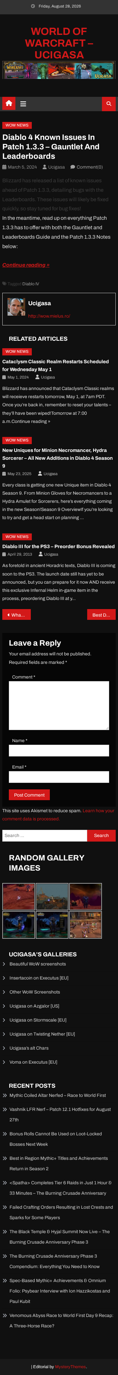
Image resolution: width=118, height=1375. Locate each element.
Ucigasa (56, 167)
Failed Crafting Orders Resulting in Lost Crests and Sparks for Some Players (61, 1212)
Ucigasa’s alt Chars (29, 1048)
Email (19, 767)
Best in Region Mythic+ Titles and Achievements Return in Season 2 (59, 1163)
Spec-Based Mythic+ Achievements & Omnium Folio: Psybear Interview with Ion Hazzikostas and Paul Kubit (60, 1291)
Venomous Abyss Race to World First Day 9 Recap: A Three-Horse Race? (61, 1320)
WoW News (17, 125)
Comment (23, 677)
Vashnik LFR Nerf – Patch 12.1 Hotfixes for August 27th (60, 1114)
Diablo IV (30, 284)
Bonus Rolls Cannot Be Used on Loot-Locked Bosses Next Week (56, 1139)
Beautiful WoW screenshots (38, 964)
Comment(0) (90, 167)
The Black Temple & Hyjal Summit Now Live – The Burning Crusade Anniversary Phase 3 (60, 1237)
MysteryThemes (70, 1367)
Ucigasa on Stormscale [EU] (38, 1020)
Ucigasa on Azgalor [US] (34, 1006)
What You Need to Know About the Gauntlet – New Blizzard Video (20, 615)
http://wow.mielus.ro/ (49, 316)
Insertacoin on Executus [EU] (39, 978)
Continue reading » (25, 265)
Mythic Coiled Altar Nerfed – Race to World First (58, 1095)
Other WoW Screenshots (35, 992)
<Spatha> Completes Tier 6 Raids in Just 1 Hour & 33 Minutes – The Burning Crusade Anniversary (61, 1188)
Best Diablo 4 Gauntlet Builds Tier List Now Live (103, 615)
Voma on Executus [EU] (33, 1062)
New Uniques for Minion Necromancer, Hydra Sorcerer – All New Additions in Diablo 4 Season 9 (57, 458)
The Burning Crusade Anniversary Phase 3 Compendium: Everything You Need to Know (55, 1261)
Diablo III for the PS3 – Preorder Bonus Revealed (58, 546)
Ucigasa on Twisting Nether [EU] (42, 1034)
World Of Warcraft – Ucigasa (59, 43)
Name (20, 740)
